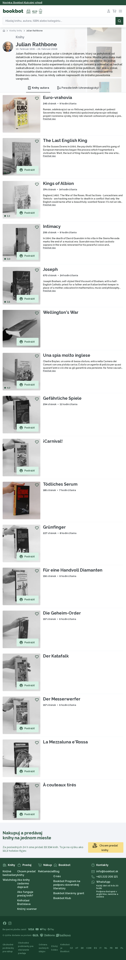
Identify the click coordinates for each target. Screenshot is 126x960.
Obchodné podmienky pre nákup (8, 948)
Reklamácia (45, 871)
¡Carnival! (53, 441)
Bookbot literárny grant (68, 893)
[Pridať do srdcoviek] (37, 98)
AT (76, 948)
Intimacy (52, 226)
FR (111, 948)
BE (116, 948)
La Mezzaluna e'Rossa (65, 741)
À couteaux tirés (59, 784)
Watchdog (10, 879)
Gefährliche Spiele (62, 398)
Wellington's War (60, 312)
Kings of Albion (58, 183)
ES (95, 948)
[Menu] (120, 11)
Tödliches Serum (60, 484)
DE (82, 948)
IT (100, 948)
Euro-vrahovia (57, 97)
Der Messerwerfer (61, 699)
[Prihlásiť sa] (109, 11)
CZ (71, 948)
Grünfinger (54, 527)
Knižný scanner (27, 909)
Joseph (50, 269)
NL (105, 948)
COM (88, 948)
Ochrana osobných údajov (44, 948)
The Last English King (65, 140)
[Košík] (114, 11)
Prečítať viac (49, 119)
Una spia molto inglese (66, 355)
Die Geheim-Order (62, 613)
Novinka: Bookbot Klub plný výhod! (22, 2)
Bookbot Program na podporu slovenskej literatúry (66, 885)
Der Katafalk (56, 656)
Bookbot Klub (62, 898)
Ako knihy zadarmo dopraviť (23, 883)
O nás (57, 876)
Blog (56, 871)
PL (122, 948)
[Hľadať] (119, 21)
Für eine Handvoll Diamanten (72, 570)
